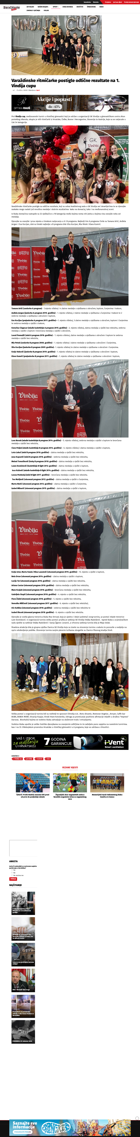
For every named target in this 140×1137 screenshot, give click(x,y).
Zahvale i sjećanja (33, 10)
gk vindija (29, 759)
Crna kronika (67, 7)
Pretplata (108, 2)
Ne (14, 873)
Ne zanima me (18, 875)
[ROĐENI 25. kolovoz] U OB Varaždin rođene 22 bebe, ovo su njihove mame (23, 936)
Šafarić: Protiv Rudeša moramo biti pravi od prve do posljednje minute (32, 796)
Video (101, 7)
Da (14, 870)
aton (48, 759)
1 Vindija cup (18, 759)
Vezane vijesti (70, 767)
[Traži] (115, 8)
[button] (13, 786)
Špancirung (91, 7)
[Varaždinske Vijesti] (12, 8)
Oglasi (46, 10)
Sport (38, 90)
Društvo (80, 7)
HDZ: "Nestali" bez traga (21, 990)
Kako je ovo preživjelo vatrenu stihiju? (23, 963)
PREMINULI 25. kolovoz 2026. (22, 1041)
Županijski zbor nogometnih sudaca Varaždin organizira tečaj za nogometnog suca (69, 797)
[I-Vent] (70, 742)
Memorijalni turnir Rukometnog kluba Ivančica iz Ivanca (107, 796)
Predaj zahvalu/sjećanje (131, 2)
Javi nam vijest (117, 2)
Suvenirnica (87, 2)
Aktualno (30, 7)
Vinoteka (96, 2)
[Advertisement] (70, 822)
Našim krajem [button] (43, 7)
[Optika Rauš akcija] (70, 103)
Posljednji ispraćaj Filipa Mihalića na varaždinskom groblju (22, 911)
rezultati (39, 759)
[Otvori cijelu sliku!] (56, 45)
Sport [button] (55, 7)
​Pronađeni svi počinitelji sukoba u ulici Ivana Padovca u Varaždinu (23, 1013)
